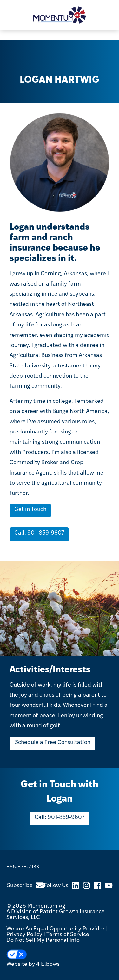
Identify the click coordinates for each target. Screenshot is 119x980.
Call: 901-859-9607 (39, 533)
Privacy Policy (24, 935)
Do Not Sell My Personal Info (43, 940)
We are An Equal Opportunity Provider (55, 929)
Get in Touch (30, 509)
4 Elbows (48, 964)
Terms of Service (67, 935)
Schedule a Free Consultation (52, 743)
